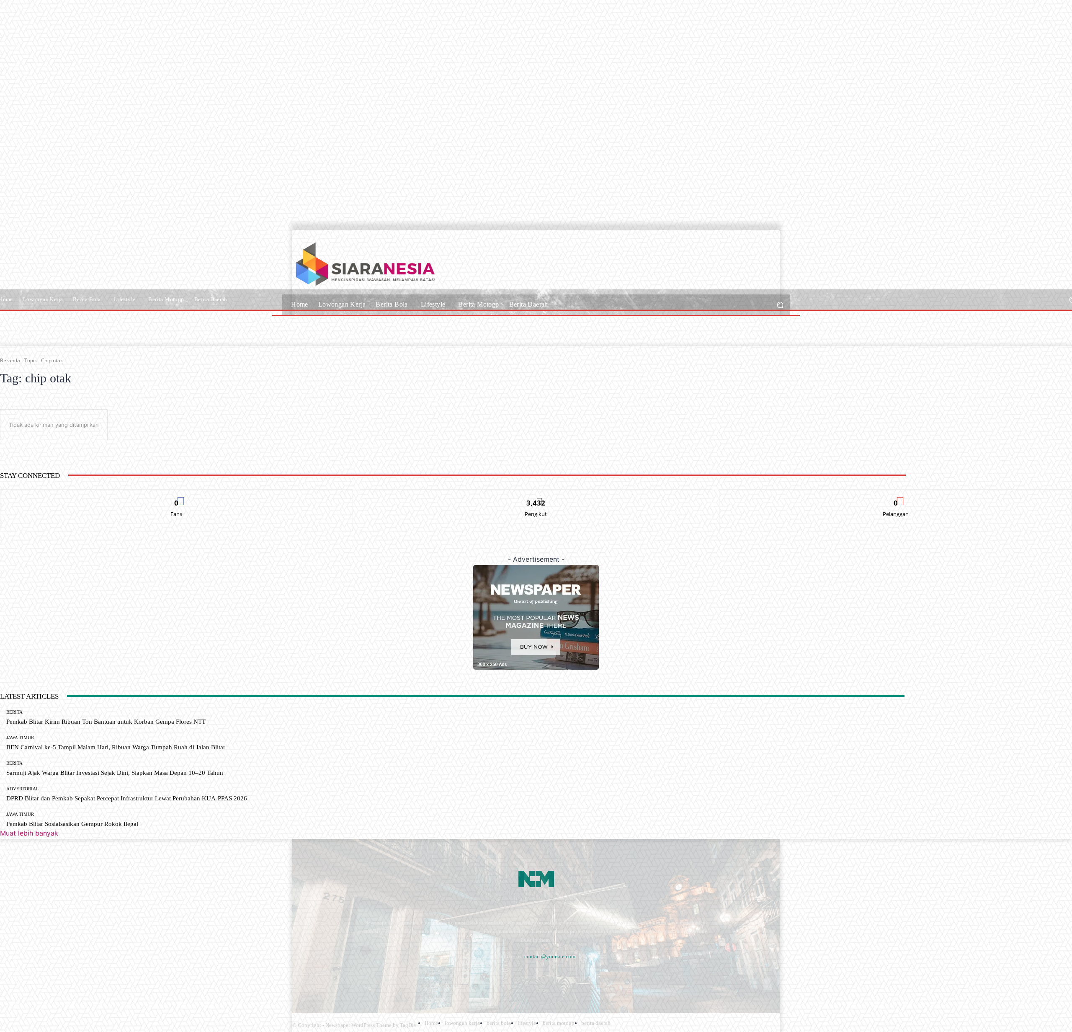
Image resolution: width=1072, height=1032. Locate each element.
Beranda (10, 360)
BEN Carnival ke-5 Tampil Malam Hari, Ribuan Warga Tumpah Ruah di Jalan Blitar (115, 747)
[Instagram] (322, 977)
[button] (780, 305)
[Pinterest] (367, 977)
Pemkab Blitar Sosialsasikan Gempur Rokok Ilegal (72, 823)
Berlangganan (895, 496)
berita (14, 712)
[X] (412, 977)
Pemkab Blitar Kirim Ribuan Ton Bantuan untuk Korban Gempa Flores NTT (106, 721)
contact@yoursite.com (549, 956)
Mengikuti (536, 496)
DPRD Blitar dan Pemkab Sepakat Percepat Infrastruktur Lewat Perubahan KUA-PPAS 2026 (126, 798)
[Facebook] (300, 977)
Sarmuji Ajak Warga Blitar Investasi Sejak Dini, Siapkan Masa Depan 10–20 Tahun (114, 772)
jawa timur (20, 737)
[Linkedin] (345, 977)
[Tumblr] (389, 977)
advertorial (22, 789)
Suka (176, 496)
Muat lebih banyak (29, 833)
